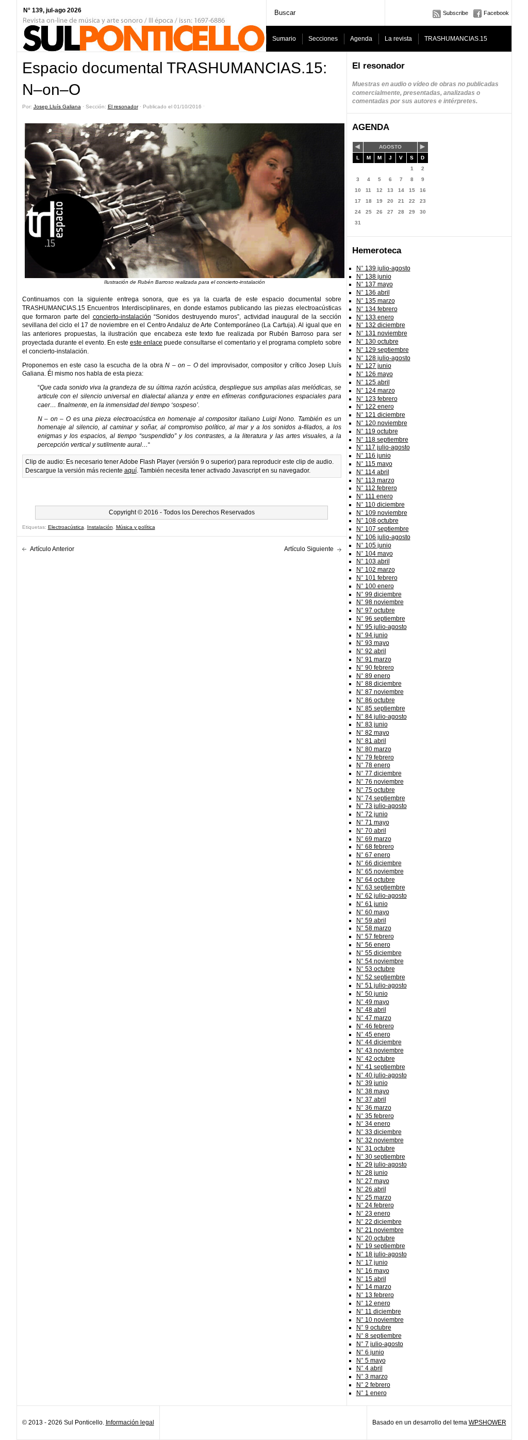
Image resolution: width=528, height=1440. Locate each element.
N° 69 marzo (373, 839)
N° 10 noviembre (380, 1319)
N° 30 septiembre (380, 1156)
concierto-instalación (122, 316)
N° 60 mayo (372, 912)
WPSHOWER (487, 1422)
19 (379, 201)
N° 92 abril (371, 651)
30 (423, 212)
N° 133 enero (375, 317)
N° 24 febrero (375, 1205)
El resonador (123, 106)
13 (390, 190)
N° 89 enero (373, 675)
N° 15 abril (371, 1279)
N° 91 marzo (373, 659)
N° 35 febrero (375, 1116)
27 (390, 212)
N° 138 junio (373, 276)
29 (412, 212)
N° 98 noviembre (380, 602)
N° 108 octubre (377, 520)
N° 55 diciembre (379, 953)
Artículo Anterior (52, 549)
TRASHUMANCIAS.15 (455, 38)
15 (412, 190)
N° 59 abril (371, 920)
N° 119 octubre (377, 431)
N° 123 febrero (377, 398)
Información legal (130, 1422)
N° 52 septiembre (380, 977)
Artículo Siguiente (309, 549)
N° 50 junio (372, 993)
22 (412, 201)
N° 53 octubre (375, 969)
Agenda (361, 38)
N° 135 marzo (375, 300)
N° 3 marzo (372, 1376)
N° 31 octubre (375, 1148)
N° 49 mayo (372, 1002)
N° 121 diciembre (380, 414)
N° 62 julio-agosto (381, 895)
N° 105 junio (373, 545)
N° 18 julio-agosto (381, 1254)
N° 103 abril (373, 561)
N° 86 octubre (375, 700)
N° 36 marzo (373, 1107)
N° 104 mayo (374, 553)
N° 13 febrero (375, 1295)
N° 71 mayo (372, 822)
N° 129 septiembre (382, 349)
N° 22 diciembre (379, 1221)
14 (401, 190)
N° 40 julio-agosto (381, 1075)
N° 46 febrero (375, 1026)
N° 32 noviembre (380, 1140)
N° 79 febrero (375, 757)
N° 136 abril (373, 292)
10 (358, 190)
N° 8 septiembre (379, 1335)
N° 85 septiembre (380, 708)
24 (358, 212)
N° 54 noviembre (380, 961)
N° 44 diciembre (379, 1042)
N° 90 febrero (375, 667)
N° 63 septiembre (380, 887)
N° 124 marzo (375, 390)
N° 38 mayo (372, 1091)
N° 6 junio (370, 1352)
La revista (398, 38)
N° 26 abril (371, 1189)
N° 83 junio (372, 724)
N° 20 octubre (375, 1238)
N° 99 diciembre (379, 594)
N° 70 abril (371, 830)
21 (401, 201)
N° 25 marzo (373, 1197)
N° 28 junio (372, 1172)
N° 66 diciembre (379, 863)
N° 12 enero (373, 1303)
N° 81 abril (371, 741)
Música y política (135, 527)
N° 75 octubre (375, 790)
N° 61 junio (372, 904)
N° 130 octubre (377, 341)
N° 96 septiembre (380, 618)
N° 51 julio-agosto (381, 985)
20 (390, 201)
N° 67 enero (373, 855)
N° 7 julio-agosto (379, 1344)
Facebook (496, 13)
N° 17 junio (372, 1262)
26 (379, 212)
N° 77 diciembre (379, 773)
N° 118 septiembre (382, 439)
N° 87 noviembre (380, 691)
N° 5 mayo (371, 1360)
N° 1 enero (371, 1393)
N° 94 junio (372, 635)
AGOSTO (390, 147)
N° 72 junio (372, 814)
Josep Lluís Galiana (57, 106)
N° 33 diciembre (379, 1132)
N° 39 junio (372, 1083)
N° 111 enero (374, 496)
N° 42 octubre (375, 1058)
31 (358, 222)
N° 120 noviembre (381, 423)
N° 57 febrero (375, 936)
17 (358, 201)
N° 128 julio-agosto (383, 358)
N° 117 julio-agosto (383, 447)
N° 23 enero (373, 1213)
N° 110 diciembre (380, 504)
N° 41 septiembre (380, 1067)
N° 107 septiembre (382, 528)
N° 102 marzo (375, 569)
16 (423, 190)
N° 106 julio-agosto (383, 537)
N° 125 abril (373, 382)
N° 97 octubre (375, 610)
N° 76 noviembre (380, 781)
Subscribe (455, 13)
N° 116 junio (373, 455)
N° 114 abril (372, 472)
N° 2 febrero (373, 1384)
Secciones (323, 38)
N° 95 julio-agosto (381, 626)
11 (368, 190)
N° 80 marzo (373, 749)
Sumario (284, 38)
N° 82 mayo (372, 732)
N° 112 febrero (376, 488)
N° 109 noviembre (381, 512)
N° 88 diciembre (379, 683)
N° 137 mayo (374, 284)
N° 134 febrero (377, 309)
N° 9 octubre (373, 1327)
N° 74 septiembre (380, 798)
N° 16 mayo (372, 1270)
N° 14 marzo (373, 1286)
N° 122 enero (375, 406)
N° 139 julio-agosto (383, 268)
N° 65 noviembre (380, 871)
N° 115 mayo (374, 463)
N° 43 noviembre (380, 1050)
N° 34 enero (373, 1123)
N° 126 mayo (374, 374)
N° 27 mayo (372, 1181)
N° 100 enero (375, 586)
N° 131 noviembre (381, 333)
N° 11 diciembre (378, 1311)
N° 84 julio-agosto (381, 716)
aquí (130, 470)
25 (369, 212)
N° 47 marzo (373, 1018)
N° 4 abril (369, 1368)
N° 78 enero (373, 765)
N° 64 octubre (375, 879)
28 (401, 212)
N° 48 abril (371, 1009)
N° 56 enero (373, 944)
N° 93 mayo (372, 642)
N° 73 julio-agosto (381, 806)
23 (423, 201)
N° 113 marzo (375, 480)
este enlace (146, 342)
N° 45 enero (373, 1034)
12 (379, 190)
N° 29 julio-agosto (381, 1164)
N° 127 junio (373, 365)
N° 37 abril (371, 1099)
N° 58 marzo (373, 928)
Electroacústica (66, 527)
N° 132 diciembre (380, 325)
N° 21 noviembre (380, 1230)
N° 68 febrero (375, 846)
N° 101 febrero (377, 577)
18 (369, 201)
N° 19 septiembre (380, 1246)
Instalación (100, 527)
